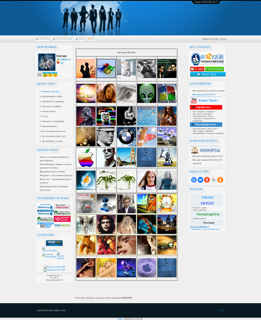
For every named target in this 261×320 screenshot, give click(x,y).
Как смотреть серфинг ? (204, 111)
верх (120, 319)
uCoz (222, 310)
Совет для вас (200, 210)
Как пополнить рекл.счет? (205, 129)
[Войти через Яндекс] (207, 180)
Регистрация (64, 39)
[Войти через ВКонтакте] (200, 180)
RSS (93, 39)
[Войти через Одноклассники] (220, 180)
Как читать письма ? (203, 114)
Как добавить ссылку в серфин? (208, 133)
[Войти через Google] (214, 180)
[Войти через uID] (194, 180)
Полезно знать (200, 208)
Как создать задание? (203, 131)
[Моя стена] (39, 76)
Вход (82, 39)
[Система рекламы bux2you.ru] (197, 71)
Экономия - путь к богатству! (205, 229)
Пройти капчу (199, 218)
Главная (44, 39)
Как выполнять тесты (203, 116)
